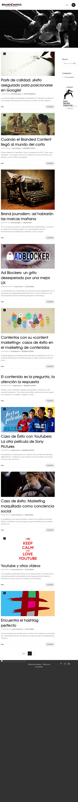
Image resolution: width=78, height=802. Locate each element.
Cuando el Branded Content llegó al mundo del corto (26, 142)
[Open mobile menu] (68, 5)
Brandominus (15, 351)
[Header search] (73, 5)
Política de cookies (34, 664)
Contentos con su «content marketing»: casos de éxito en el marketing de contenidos (27, 342)
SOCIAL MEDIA (69, 77)
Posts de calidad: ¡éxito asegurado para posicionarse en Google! (27, 84)
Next (23, 653)
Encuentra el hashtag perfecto (19, 622)
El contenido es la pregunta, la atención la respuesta (28, 379)
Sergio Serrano (18, 286)
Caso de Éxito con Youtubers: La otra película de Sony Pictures (26, 441)
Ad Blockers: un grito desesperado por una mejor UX (25, 277)
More (2, 107)
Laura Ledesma (16, 148)
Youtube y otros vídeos (20, 565)
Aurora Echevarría (17, 515)
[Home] (11, 5)
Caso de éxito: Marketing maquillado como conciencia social (27, 505)
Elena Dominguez (16, 94)
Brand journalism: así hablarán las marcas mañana (27, 216)
